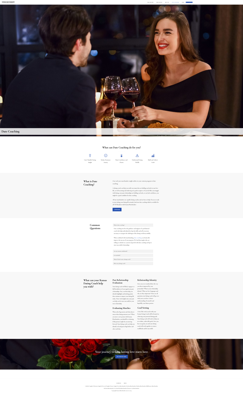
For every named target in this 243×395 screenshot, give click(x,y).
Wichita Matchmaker (109, 388)
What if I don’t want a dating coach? (122, 259)
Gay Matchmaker (122, 386)
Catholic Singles (89, 386)
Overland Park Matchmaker (120, 388)
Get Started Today (121, 356)
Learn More (117, 209)
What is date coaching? (119, 225)
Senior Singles (113, 386)
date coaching (138, 238)
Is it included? (117, 255)
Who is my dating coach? (119, 263)
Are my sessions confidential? (120, 251)
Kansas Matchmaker (8, 2)
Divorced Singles (106, 386)
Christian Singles (97, 386)
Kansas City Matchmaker (133, 388)
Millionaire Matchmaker (152, 386)
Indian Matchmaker (141, 386)
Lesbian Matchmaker (131, 386)
